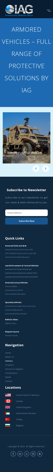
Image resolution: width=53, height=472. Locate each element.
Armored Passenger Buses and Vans (20, 306)
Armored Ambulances (14, 310)
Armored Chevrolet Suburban (17, 257)
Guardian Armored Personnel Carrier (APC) (21, 277)
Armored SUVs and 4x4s (15, 246)
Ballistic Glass (10, 323)
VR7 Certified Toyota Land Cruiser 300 (20, 253)
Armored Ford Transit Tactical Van (18, 269)
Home (8, 352)
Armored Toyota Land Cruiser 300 (19, 249)
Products (9, 365)
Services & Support (14, 369)
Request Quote (11, 335)
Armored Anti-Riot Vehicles (16, 313)
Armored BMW (11, 286)
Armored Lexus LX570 (14, 290)
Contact (8, 381)
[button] (36, 168)
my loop (26, 137)
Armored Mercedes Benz (15, 294)
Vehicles (9, 360)
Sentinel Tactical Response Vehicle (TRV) (21, 273)
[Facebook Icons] (13, 453)
